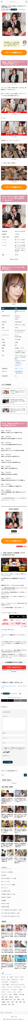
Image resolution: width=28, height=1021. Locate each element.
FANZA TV (22, 578)
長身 (9, 1004)
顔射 (13, 1004)
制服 (20, 693)
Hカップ (3, 979)
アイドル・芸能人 (5, 984)
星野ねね (15, 44)
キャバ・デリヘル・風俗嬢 (9, 884)
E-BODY (11, 977)
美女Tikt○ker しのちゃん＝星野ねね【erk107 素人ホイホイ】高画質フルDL (17, 410)
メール (5, 738)
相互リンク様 (14, 1016)
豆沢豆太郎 (4, 1004)
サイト (4, 743)
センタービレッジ (17, 987)
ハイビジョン (14, 989)
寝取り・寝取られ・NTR (7, 999)
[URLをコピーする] (20, 700)
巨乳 (15, 999)
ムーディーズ (4, 994)
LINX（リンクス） (19, 368)
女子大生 (17, 997)
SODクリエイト (15, 979)
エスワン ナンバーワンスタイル (17, 984)
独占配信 (3, 1002)
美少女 (12, 1002)
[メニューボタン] (1, 1)
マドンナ (19, 992)
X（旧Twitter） (18, 364)
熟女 (23, 999)
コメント (5, 716)
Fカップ (16, 977)
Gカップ (22, 977)
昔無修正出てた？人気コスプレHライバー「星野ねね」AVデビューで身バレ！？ (17, 392)
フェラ (14, 992)
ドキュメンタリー (5, 989)
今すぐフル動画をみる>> (14, 52)
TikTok (16, 355)
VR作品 (4, 875)
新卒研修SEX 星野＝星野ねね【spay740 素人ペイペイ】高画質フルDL (17, 401)
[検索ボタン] (26, 1)
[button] (7, 700)
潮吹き (19, 999)
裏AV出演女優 (6, 906)
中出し (10, 994)
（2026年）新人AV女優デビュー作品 (11, 916)
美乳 (8, 1002)
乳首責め (15, 994)
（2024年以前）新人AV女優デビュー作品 (12, 910)
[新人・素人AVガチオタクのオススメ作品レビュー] (14, 1)
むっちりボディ (5, 982)
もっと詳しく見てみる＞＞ (8, 629)
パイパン (9, 992)
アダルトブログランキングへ (8, 686)
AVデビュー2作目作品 (8, 872)
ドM (24, 987)
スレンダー (15, 693)
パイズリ (3, 992)
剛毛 (6, 997)
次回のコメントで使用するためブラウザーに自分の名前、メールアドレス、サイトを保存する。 (14, 748)
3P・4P (3, 977)
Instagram (17, 360)
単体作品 (11, 997)
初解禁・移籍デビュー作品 (9, 894)
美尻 (17, 1002)
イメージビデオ (6, 881)
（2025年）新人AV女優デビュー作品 (11, 913)
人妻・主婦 (21, 994)
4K (7, 977)
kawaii (8, 979)
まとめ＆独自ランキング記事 (9, 878)
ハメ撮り (20, 989)
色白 (24, 1002)
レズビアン (5, 888)
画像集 (4, 900)
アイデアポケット (13, 982)
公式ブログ (17, 365)
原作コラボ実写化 (7, 897)
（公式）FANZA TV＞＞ (14, 667)
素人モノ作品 (13, 9)
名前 (4, 733)
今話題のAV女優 (6, 891)
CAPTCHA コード (6, 755)
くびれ (21, 979)
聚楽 (20, 1002)
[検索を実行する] (25, 775)
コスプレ (3, 987)
